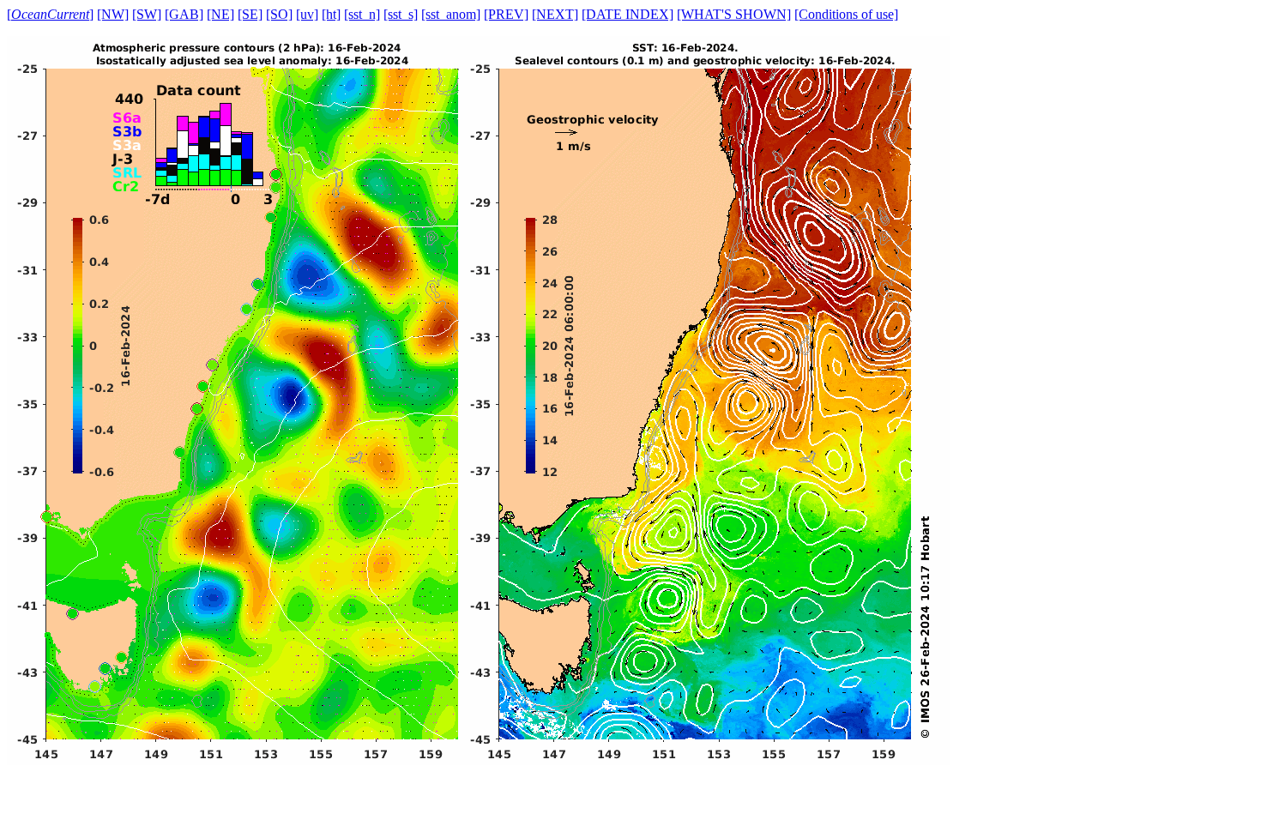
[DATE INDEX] (627, 14)
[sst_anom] (450, 14)
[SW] (146, 14)
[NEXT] (555, 14)
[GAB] (184, 14)
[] (50, 14)
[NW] (113, 14)
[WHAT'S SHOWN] (734, 14)
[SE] (250, 14)
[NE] (220, 14)
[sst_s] (400, 14)
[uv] (307, 14)
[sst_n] (362, 14)
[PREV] (506, 14)
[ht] (331, 14)
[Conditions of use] (846, 14)
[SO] (279, 14)
